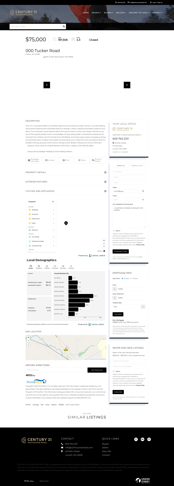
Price (114, 285)
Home (28, 405)
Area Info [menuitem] (106, 451)
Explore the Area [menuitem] (138, 13)
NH (42, 405)
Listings (36, 405)
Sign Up (160, 2)
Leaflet (86, 359)
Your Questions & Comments (123, 204)
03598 (61, 405)
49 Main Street (74, 453)
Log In (154, 2)
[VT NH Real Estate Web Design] (143, 481)
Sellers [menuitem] (120, 13)
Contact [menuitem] (156, 13)
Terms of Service (122, 258)
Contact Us (116, 152)
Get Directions (97, 370)
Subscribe (118, 392)
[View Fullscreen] (28, 345)
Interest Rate (117, 303)
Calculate (118, 314)
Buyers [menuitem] (108, 13)
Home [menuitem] (86, 13)
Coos (47, 405)
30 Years (126, 278)
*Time (115, 196)
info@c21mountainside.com (138, 2)
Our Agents (124, 152)
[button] (64, 26)
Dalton (54, 405)
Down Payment (118, 294)
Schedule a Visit (137, 166)
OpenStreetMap (94, 359)
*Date (115, 187)
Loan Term (116, 278)
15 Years (135, 278)
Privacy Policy (140, 245)
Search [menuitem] (95, 13)
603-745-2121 (121, 2)
